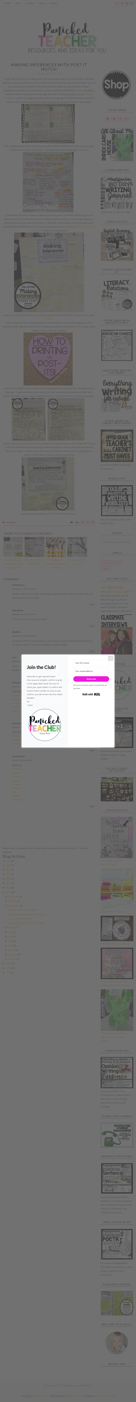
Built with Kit (91, 694)
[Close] (110, 658)
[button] (45, 725)
